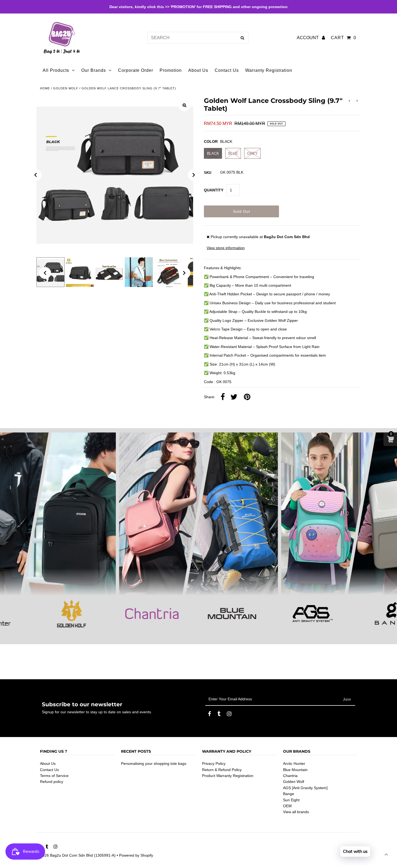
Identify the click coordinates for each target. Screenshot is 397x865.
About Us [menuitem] (198, 70)
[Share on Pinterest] (247, 397)
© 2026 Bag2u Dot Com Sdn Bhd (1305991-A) (76, 855)
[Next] (194, 175)
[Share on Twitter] (233, 397)
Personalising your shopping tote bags (153, 763)
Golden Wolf (65, 88)
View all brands (296, 812)
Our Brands (93, 70)
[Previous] (36, 175)
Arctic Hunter (294, 763)
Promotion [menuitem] (171, 70)
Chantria (290, 775)
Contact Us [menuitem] (227, 70)
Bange (288, 794)
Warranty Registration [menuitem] (268, 70)
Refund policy (51, 781)
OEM (287, 806)
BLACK (213, 153)
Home (45, 88)
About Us (48, 763)
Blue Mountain (295, 770)
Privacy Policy (214, 763)
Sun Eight (291, 800)
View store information (226, 248)
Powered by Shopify (136, 855)
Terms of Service (54, 775)
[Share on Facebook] (223, 397)
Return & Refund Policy (222, 770)
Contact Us (49, 770)
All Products (56, 70)
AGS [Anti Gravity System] (305, 788)
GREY (252, 153)
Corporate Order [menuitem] (135, 70)
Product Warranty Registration (227, 775)
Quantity (213, 190)
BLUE (233, 153)
